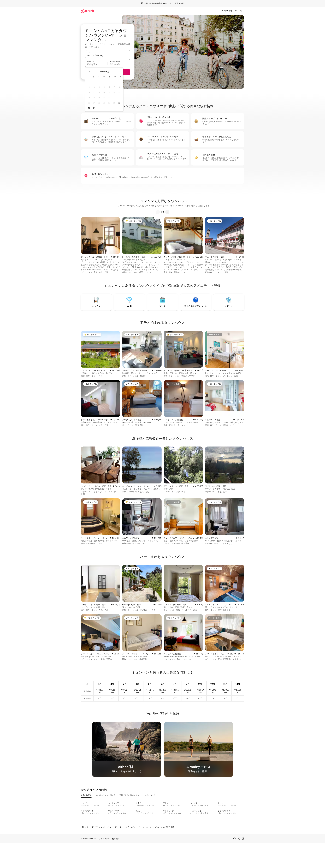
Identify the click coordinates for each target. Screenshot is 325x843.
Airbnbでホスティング (232, 10)
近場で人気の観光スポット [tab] (130, 795)
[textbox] (96, 64)
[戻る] (158, 212)
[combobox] (107, 55)
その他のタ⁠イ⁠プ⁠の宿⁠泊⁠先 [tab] (105, 795)
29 (119, 103)
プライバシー (104, 839)
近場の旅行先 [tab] (86, 795)
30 (89, 108)
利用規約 (115, 839)
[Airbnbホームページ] (87, 11)
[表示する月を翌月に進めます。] (119, 71)
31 (94, 108)
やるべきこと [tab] (150, 795)
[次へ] (167, 212)
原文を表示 (179, 3)
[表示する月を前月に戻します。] (89, 71)
